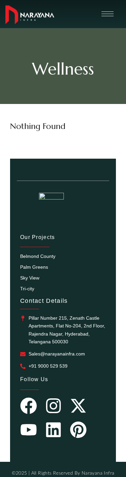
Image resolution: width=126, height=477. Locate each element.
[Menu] (107, 13)
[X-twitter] (78, 407)
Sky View (29, 278)
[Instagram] (53, 407)
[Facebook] (28, 407)
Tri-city (27, 288)
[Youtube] (28, 431)
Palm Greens (34, 267)
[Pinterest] (78, 431)
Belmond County (37, 256)
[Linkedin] (53, 431)
